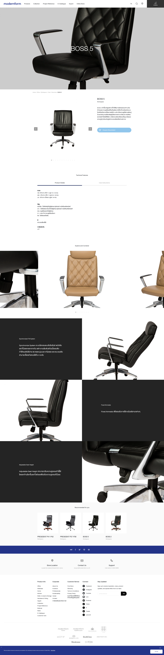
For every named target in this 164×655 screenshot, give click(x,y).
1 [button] (51, 160)
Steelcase (40, 588)
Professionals (56, 591)
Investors (55, 588)
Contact (54, 598)
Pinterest (88, 600)
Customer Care (41, 615)
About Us (55, 586)
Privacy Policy (71, 593)
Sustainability (56, 593)
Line (87, 597)
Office (39, 586)
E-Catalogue (62, 4)
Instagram (89, 590)
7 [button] (64, 160)
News (39, 611)
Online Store (80, 4)
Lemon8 (88, 615)
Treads (88, 611)
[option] (82, 48)
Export (71, 4)
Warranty (70, 588)
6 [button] (86, 312)
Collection (40, 603)
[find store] (142, 4)
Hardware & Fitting (42, 598)
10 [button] (70, 160)
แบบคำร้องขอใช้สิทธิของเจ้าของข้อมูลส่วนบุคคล (73, 596)
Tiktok (87, 604)
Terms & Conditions (73, 591)
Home (39, 591)
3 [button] (55, 160)
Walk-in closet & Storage (44, 596)
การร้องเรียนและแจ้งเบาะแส (59, 601)
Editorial (39, 608)
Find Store (70, 586)
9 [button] (68, 160)
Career (54, 596)
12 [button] (74, 160)
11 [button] (72, 160)
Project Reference (48, 4)
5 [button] (59, 160)
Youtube (88, 593)
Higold (39, 601)
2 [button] (53, 160)
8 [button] (66, 160)
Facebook (89, 586)
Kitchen (39, 593)
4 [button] (57, 160)
